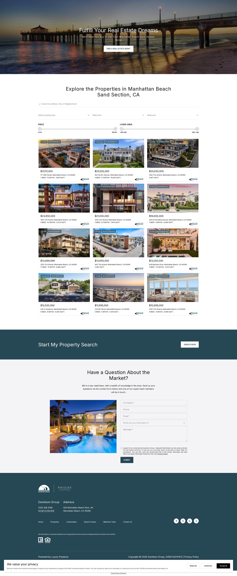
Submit (126, 460)
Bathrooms (97, 115)
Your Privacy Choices (118, 573)
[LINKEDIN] (189, 520)
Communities (71, 522)
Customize (208, 566)
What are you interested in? (136, 423)
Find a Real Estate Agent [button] (118, 49)
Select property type (46, 115)
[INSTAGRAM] (182, 520)
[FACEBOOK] (176, 520)
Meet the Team (109, 522)
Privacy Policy (163, 454)
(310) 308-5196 (45, 507)
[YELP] (196, 520)
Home (40, 522)
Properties (54, 522)
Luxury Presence (59, 557)
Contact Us (127, 522)
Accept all (223, 566)
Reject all (193, 566)
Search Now (190, 344)
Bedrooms (151, 115)
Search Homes (90, 522)
